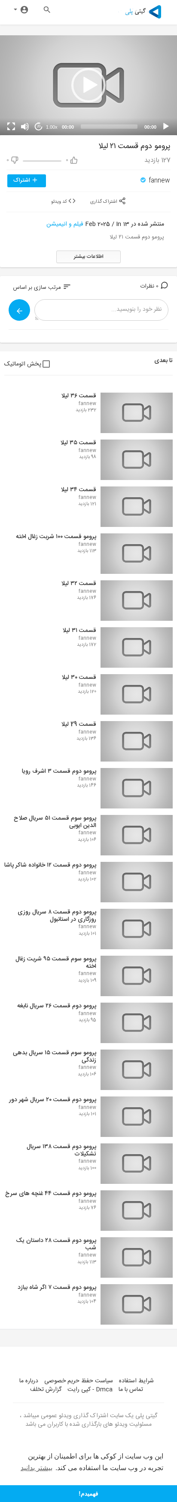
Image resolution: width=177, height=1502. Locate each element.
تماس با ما (131, 1389)
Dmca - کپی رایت (90, 1389)
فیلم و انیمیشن (64, 224)
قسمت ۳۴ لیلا (78, 490)
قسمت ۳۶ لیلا (78, 396)
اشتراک (22, 180)
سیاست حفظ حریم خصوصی (78, 1381)
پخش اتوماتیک (22, 364)
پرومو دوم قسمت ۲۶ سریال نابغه (56, 1006)
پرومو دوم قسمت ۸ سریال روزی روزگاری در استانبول (57, 916)
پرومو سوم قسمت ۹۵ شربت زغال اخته (55, 963)
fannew (158, 181)
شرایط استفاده (136, 1381)
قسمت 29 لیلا (78, 724)
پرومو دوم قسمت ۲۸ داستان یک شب (56, 1244)
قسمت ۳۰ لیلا (78, 677)
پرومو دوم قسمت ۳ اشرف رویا (59, 771)
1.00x (52, 127)
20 (38, 126)
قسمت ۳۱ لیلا (79, 631)
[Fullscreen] (11, 126)
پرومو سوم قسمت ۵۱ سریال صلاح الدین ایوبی (55, 822)
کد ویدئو (59, 201)
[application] (88, 85)
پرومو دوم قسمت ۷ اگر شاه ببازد (57, 1287)
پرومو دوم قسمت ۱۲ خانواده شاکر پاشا (50, 865)
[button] (88, 85)
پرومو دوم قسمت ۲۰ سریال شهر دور (52, 1100)
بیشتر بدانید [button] (36, 1467)
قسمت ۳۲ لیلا (78, 584)
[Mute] (25, 126)
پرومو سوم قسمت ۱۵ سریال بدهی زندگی (54, 1056)
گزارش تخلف (45, 1389)
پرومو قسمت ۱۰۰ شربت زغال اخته (56, 537)
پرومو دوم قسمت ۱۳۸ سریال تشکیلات (61, 1150)
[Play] (166, 126)
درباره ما (28, 1381)
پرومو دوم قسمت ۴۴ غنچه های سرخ (50, 1194)
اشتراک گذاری (104, 201)
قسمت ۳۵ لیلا (78, 443)
